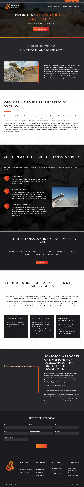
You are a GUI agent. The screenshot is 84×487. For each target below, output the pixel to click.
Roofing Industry (41, 472)
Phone (57, 425)
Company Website (35, 431)
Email (6, 431)
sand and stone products (70, 73)
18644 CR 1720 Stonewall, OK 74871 (57, 468)
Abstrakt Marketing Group (14, 484)
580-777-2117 (56, 473)
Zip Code (57, 431)
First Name (7, 425)
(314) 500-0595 (69, 1)
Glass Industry (40, 475)
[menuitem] (69, 1)
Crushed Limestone (26, 469)
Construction (40, 469)
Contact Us (76, 1)
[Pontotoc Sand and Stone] (12, 6)
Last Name (32, 425)
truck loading (44, 298)
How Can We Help (9, 437)
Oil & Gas (39, 466)
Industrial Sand (24, 472)
